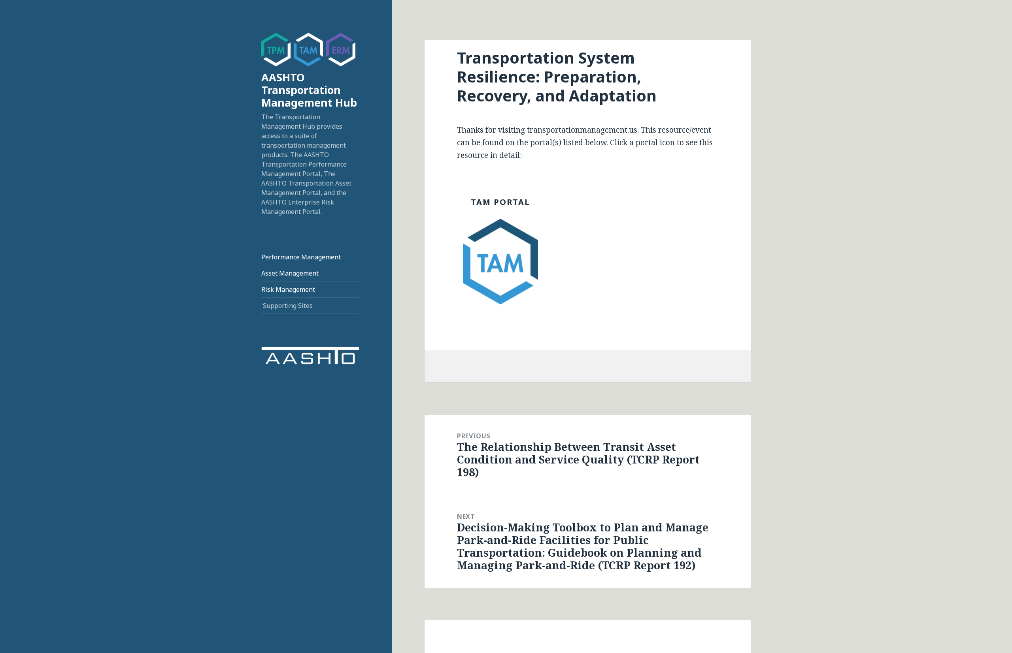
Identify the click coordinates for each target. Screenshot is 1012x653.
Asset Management (290, 273)
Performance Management (301, 257)
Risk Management (288, 289)
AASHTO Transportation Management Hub (309, 90)
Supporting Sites (288, 305)
